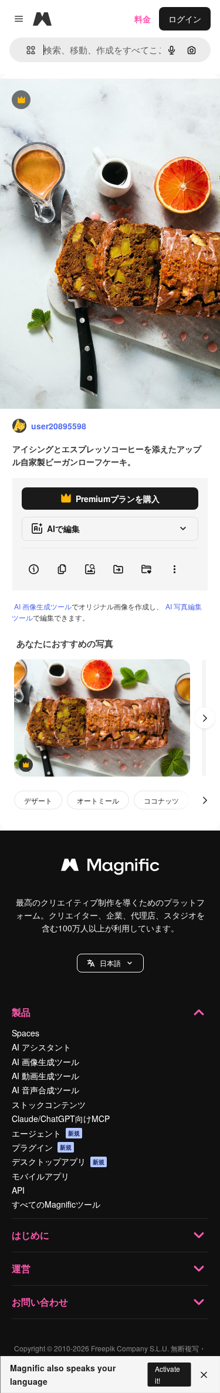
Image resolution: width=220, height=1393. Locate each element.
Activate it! (167, 1374)
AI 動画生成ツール (45, 1076)
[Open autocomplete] (26, 50)
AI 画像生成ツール (43, 606)
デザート (38, 800)
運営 (21, 1268)
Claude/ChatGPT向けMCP (61, 1118)
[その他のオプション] (174, 569)
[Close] (204, 1375)
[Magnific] (110, 867)
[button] (110, 963)
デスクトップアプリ (58, 1161)
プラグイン (42, 1147)
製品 (21, 1012)
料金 (142, 19)
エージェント (46, 1133)
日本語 (110, 963)
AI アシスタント (41, 1047)
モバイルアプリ (40, 1176)
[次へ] (204, 718)
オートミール (98, 800)
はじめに (30, 1235)
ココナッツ (161, 800)
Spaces (25, 1033)
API (18, 1190)
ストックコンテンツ (49, 1104)
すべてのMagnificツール (56, 1204)
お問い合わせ (40, 1302)
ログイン (184, 19)
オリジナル (81, 100)
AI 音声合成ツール (45, 1090)
